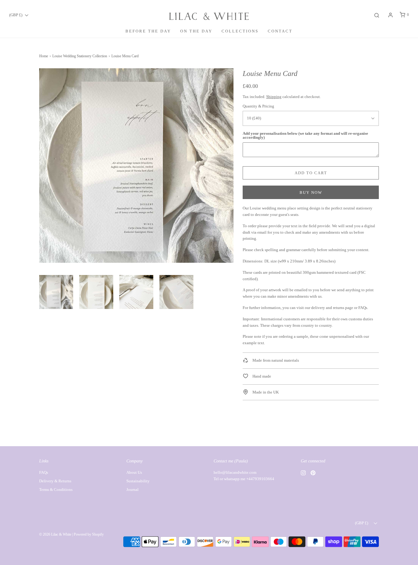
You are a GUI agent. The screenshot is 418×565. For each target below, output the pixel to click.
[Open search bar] (376, 15)
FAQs (362, 307)
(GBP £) (16, 15)
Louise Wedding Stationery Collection (79, 56)
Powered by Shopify (89, 534)
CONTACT (280, 31)
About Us (134, 472)
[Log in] (390, 15)
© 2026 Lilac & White (55, 534)
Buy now (311, 192)
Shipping (274, 96)
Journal (132, 489)
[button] (56, 292)
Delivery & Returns (55, 481)
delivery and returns (327, 307)
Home (43, 56)
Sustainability (138, 481)
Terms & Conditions (56, 489)
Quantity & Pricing (258, 106)
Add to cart (311, 173)
